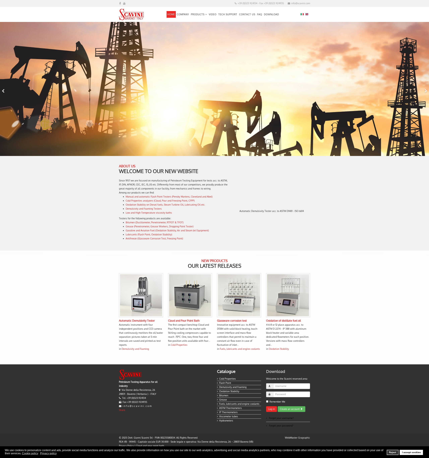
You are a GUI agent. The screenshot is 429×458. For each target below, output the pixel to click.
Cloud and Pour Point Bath (184, 320)
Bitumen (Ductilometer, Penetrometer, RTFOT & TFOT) (154, 222)
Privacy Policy (126, 445)
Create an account (290, 409)
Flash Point (225, 382)
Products (197, 14)
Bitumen (223, 395)
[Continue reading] (141, 295)
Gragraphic (304, 437)
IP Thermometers (228, 412)
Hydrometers (226, 420)
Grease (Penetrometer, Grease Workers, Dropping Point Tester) (159, 226)
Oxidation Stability (279, 348)
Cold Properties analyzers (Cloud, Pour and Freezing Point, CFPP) (160, 200)
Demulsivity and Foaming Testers (144, 208)
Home (171, 14)
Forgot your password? (280, 425)
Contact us (247, 14)
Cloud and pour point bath (150, 445)
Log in (271, 409)
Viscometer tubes (228, 416)
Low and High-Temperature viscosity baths (149, 212)
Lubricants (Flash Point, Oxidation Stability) (149, 234)
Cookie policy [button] (30, 453)
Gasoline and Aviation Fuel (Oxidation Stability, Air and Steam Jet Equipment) (167, 230)
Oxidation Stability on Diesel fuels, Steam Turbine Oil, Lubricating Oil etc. (165, 204)
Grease (223, 399)
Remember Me (277, 401)
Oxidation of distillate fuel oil (283, 320)
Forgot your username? (281, 418)
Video (213, 14)
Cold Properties (179, 344)
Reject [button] (392, 452)
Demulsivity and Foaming (135, 348)
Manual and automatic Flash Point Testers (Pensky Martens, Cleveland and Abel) (169, 196)
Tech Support (227, 14)
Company (183, 14)
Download (271, 14)
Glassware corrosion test (232, 320)
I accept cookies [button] (411, 452)
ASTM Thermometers (230, 408)
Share (122, 410)
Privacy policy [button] (48, 453)
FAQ (259, 14)
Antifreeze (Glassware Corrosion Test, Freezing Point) (154, 238)
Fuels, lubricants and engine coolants (240, 348)
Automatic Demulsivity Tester (137, 320)
